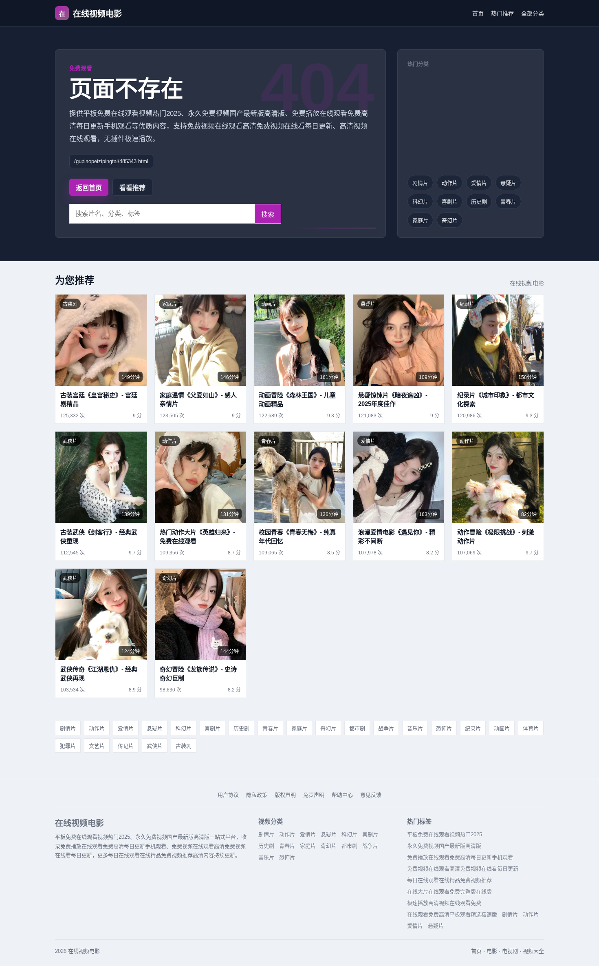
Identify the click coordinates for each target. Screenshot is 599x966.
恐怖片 (444, 728)
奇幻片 (450, 220)
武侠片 (155, 746)
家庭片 (420, 220)
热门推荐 (502, 13)
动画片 (502, 728)
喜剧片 (450, 202)
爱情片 (479, 183)
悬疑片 (508, 183)
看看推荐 (132, 187)
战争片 (386, 728)
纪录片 (473, 728)
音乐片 (415, 728)
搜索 (267, 214)
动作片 (450, 183)
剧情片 (420, 183)
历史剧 (479, 202)
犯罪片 (68, 746)
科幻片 (420, 202)
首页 (478, 13)
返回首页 (89, 187)
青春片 (508, 202)
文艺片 (97, 746)
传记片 (126, 746)
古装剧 (184, 746)
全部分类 (532, 13)
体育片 (531, 728)
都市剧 (357, 728)
